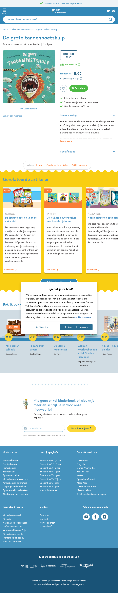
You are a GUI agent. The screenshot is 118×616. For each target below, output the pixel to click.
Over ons (44, 515)
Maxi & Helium (84, 490)
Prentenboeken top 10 (13, 537)
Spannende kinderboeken (15, 490)
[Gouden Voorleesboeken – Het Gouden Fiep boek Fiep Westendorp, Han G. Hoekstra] (88, 340)
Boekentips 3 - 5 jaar (50, 467)
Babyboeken (9, 471)
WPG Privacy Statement (48, 435)
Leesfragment (30, 108)
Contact (44, 518)
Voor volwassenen (48, 490)
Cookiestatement (78, 580)
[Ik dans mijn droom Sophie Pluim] (40, 335)
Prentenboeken (10, 464)
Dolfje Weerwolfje (86, 467)
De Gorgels (82, 460)
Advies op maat (47, 522)
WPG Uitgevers (77, 584)
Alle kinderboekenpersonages (91, 493)
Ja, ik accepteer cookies (76, 327)
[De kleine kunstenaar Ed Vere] (64, 335)
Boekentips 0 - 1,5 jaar (50, 460)
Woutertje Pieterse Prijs (14, 530)
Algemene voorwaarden (59, 580)
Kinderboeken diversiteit (15, 482)
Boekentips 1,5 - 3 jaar (50, 464)
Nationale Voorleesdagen (15, 522)
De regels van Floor (86, 486)
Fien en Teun (83, 471)
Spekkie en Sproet (86, 479)
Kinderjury (8, 518)
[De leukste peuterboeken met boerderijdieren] (63, 230)
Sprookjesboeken (11, 475)
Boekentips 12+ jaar (49, 482)
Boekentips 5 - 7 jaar (50, 471)
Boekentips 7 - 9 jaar (50, 475)
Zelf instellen (42, 327)
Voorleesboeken (10, 460)
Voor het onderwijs (12, 541)
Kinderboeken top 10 (13, 533)
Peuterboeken (9, 467)
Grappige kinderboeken (14, 486)
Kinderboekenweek (12, 515)
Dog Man (81, 464)
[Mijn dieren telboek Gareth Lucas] (16, 335)
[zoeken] (111, 19)
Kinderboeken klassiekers (15, 479)
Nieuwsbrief (46, 526)
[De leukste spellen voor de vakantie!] (22, 230)
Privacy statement (39, 580)
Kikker (80, 475)
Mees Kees (82, 482)
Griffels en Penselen (12, 526)
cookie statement (83, 317)
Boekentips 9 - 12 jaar (50, 479)
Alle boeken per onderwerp (16, 493)
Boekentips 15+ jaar (49, 486)
